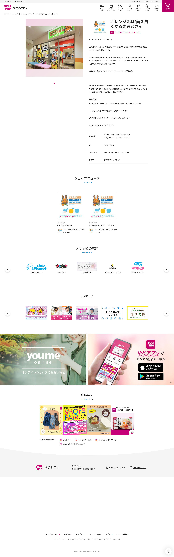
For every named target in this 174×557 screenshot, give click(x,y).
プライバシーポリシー (60, 539)
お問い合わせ (116, 539)
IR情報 (108, 534)
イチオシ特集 (138, 7)
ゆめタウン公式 (86, 399)
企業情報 (67, 534)
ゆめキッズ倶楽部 (84, 440)
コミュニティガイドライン (101, 539)
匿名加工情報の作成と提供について (80, 539)
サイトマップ (155, 1)
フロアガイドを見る (113, 160)
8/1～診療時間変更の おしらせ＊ (102, 225)
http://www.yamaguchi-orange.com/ (116, 153)
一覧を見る (86, 182)
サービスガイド (147, 7)
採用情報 (79, 534)
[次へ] (166, 269)
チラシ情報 (102, 7)
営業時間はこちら (139, 468)
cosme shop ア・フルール (108, 440)
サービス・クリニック (28, 14)
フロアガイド (156, 7)
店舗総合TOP (7, 1)
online (168, 6)
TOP (168, 551)
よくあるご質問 (94, 534)
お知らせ (146, 1)
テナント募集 (121, 534)
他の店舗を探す (19, 1)
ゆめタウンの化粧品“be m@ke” (74, 444)
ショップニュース (129, 7)
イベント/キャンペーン (111, 7)
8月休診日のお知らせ (65, 225)
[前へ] (7, 269)
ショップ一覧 (120, 7)
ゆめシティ (7, 14)
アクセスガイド (136, 1)
